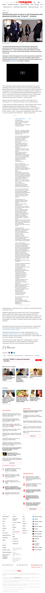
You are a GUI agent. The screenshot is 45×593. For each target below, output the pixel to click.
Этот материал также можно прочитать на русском (25, 18)
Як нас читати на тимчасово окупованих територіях (6, 556)
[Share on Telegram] (14, 353)
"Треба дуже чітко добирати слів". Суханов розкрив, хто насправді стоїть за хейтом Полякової (8, 400)
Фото (14, 534)
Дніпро (24, 528)
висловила (13, 61)
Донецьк (24, 523)
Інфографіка (5, 537)
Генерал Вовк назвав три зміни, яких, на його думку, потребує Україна (11, 439)
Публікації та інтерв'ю (12, 4)
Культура (4, 528)
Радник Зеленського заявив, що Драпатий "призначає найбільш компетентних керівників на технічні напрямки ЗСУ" (33, 478)
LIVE (13, 529)
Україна (4, 355)
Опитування (15, 538)
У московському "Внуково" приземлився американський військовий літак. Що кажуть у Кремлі (32, 497)
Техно (3, 530)
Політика (8, 10)
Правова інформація (6, 552)
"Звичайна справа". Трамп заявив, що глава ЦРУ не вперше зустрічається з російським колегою (11, 434)
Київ (23, 516)
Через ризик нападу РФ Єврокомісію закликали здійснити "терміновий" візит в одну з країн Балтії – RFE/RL (11, 420)
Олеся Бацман (37, 533)
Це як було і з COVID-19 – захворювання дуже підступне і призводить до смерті (32, 416)
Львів (23, 518)
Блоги (32, 4)
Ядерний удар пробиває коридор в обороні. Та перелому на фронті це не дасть (32, 422)
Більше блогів (32, 435)
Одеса (23, 521)
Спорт (3, 525)
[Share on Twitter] (12, 353)
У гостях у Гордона (24, 4)
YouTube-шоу (15, 541)
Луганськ (24, 532)
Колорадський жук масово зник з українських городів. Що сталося (12, 493)
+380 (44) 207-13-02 (23, 565)
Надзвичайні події (6, 535)
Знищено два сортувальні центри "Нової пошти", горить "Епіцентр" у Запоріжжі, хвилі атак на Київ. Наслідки (12, 425)
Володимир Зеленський (29, 355)
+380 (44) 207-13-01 (8, 565)
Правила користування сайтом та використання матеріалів (17, 549)
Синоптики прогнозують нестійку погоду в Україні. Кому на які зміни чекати (11, 430)
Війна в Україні (5, 516)
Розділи (14, 514)
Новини (4, 4)
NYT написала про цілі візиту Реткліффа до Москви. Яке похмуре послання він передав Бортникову (12, 449)
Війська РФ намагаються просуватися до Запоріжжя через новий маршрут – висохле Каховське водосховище (11, 414)
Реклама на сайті (6, 549)
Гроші (3, 521)
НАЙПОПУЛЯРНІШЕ (28, 473)
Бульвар (37, 4)
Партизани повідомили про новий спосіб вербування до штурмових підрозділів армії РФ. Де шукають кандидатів (11, 443)
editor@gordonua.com (38, 565)
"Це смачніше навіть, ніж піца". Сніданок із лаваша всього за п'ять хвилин (12, 481)
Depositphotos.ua (18, 577)
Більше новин (12, 462)
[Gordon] (25, 2)
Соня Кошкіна (37, 355)
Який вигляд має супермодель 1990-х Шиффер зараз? (35, 399)
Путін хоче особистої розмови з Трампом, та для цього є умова (32, 411)
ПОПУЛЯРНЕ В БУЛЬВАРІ (8, 465)
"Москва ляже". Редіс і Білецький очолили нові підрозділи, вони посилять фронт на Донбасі (33, 504)
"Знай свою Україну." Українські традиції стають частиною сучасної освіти (32, 427)
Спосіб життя (5, 532)
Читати (38, 360)
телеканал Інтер (10, 355)
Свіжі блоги (26, 408)
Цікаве (3, 540)
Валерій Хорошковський (19, 355)
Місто (23, 514)
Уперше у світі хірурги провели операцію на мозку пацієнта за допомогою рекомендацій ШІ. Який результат (12, 459)
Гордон (3, 10)
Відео (14, 536)
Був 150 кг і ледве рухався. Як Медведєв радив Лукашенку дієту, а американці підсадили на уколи (13, 487)
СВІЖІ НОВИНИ (6, 410)
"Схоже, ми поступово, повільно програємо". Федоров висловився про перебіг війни (33, 490)
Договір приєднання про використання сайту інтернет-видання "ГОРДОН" (17, 560)
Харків (23, 525)
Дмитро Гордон (38, 516)
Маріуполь (24, 530)
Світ (3, 523)
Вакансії (4, 545)
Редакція (4, 547)
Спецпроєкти (15, 543)
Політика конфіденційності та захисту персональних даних (17, 554)
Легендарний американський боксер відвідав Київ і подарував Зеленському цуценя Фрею (34, 484)
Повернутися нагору (35, 567)
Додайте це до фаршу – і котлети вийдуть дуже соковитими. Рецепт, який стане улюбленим (12, 475)
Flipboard (36, 538)
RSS (35, 541)
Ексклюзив (15, 531)
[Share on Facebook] (9, 353)
